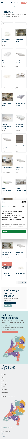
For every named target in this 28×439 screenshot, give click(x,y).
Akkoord (5, 231)
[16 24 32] (7, 23)
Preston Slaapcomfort (5, 6)
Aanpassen (6, 236)
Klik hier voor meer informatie (7, 427)
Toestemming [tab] (5, 206)
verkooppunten (4, 16)
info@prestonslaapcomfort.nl (9, 434)
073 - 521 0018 (5, 433)
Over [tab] (23, 206)
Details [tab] (14, 206)
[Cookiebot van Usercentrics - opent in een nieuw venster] (20, 202)
